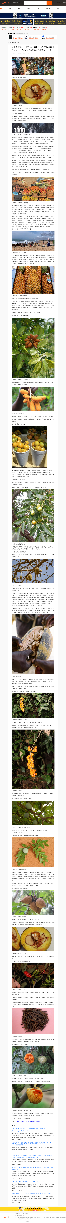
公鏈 (19, 8)
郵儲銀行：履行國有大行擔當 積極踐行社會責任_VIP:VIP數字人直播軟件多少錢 (32, 1168)
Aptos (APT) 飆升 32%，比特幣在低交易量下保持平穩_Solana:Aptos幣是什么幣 (28, 1130)
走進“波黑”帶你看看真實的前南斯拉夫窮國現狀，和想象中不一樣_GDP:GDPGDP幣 (31, 1144)
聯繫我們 (17, 1213)
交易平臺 (48, 8)
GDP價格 (28, 1121)
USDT (14, 42)
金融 (37, 8)
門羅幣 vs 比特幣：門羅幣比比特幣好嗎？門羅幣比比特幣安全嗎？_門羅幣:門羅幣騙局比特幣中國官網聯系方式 (32, 1156)
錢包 (58, 8)
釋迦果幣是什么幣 (35, 1121)
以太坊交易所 (27, 1221)
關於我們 (25, 1213)
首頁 (1, 8)
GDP (17, 1121)
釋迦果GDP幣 (22, 1121)
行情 (10, 8)
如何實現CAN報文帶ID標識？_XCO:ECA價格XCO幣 (28, 1181)
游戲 (28, 8)
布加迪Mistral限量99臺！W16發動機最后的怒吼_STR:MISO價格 (31, 1193)
